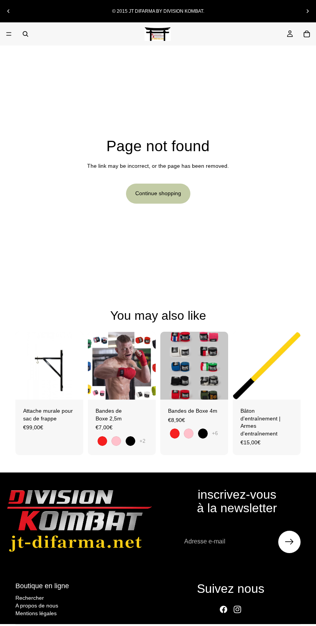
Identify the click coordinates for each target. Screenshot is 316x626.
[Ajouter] (71, 388)
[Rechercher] (25, 33)
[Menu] (9, 34)
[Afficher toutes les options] (142, 441)
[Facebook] (223, 609)
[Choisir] (144, 388)
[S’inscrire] (289, 542)
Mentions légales (36, 613)
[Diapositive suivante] (307, 11)
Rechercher (29, 598)
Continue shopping (158, 193)
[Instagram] (237, 609)
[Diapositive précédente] (8, 11)
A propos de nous (36, 605)
